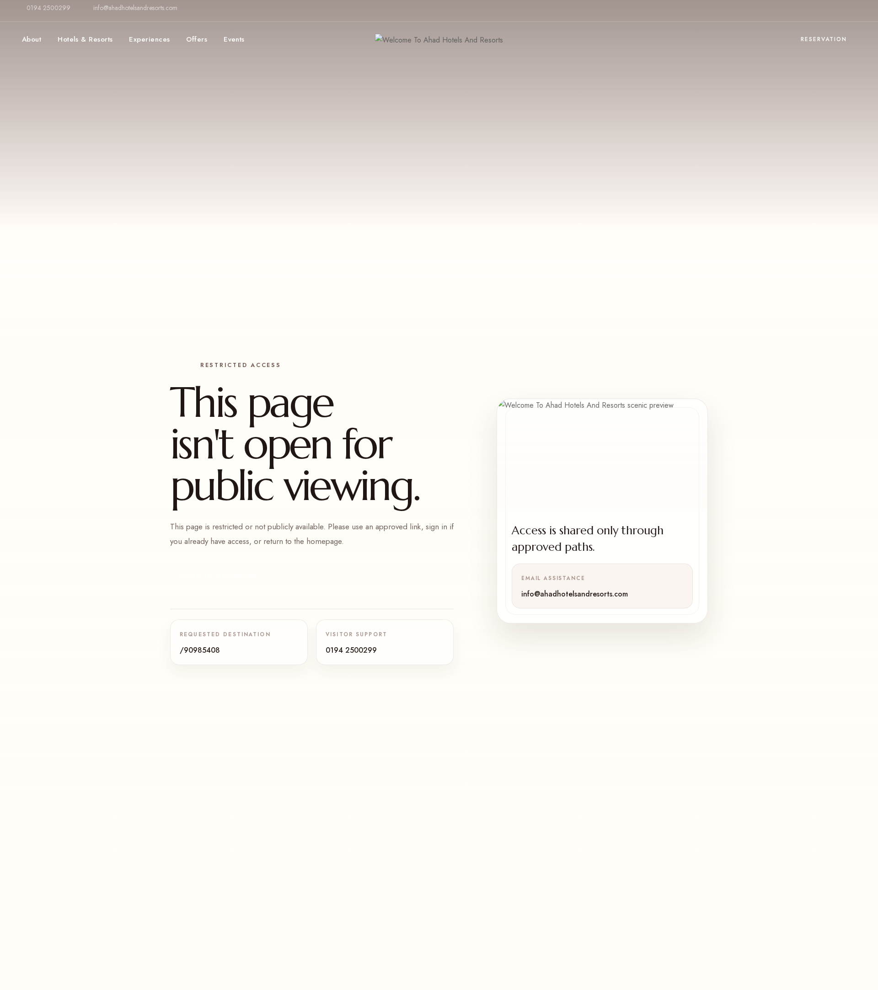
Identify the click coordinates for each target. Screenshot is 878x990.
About (31, 39)
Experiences (149, 39)
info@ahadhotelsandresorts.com (135, 7)
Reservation (824, 39)
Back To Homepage (219, 576)
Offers (196, 39)
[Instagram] (848, 15)
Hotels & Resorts (85, 39)
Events (234, 39)
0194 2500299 (48, 7)
